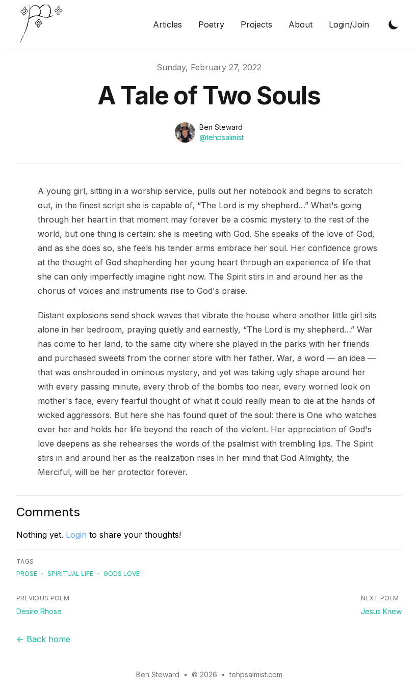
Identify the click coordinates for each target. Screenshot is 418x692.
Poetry (211, 24)
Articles (167, 24)
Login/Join (349, 24)
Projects (256, 24)
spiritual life (70, 573)
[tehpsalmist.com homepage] (43, 24)
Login (76, 535)
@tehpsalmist (221, 137)
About (300, 24)
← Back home (43, 639)
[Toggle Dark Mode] (393, 24)
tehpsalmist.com (255, 674)
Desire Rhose (39, 611)
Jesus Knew (381, 611)
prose (26, 573)
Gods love (121, 573)
